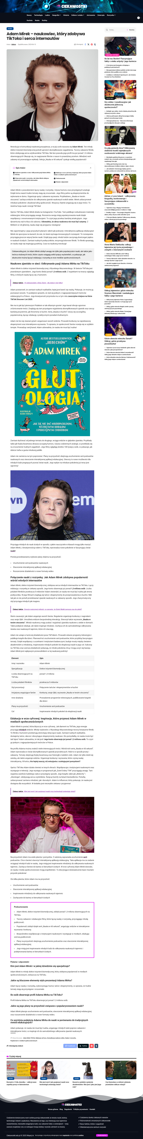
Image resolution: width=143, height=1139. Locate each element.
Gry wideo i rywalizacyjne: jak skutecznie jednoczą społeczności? (117, 104)
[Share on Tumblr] (94, 44)
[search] (4, 18)
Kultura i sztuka (112, 55)
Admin (13, 44)
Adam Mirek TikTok (29, 1038)
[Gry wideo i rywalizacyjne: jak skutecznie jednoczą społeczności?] (120, 89)
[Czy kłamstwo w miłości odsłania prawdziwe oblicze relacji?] (121, 1070)
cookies (81, 1135)
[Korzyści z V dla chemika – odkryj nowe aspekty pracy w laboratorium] (22, 1070)
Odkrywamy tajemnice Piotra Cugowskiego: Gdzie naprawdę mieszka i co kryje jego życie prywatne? (118, 302)
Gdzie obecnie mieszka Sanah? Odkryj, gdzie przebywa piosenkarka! (118, 341)
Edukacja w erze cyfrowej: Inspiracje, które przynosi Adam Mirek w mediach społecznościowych (72, 174)
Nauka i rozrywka (70, 1038)
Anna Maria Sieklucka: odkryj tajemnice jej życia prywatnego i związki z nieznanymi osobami (118, 247)
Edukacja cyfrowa (41, 1038)
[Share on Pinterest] (91, 44)
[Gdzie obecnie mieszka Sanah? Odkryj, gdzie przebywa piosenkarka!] (120, 326)
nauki (12, 551)
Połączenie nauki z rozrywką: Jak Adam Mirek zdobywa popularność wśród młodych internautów (31, 179)
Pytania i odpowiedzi (62, 182)
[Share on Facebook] (85, 44)
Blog (61, 1109)
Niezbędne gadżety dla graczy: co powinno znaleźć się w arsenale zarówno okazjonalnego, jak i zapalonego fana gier (120, 159)
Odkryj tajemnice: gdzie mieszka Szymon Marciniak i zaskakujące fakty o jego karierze (119, 293)
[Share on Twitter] (88, 44)
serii (85, 857)
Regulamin (68, 1109)
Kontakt (92, 1109)
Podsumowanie (60, 178)
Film (108, 144)
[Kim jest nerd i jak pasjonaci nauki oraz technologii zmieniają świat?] (55, 1070)
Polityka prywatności (80, 1109)
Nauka (10, 28)
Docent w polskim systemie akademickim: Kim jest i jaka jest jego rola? (87, 1084)
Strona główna (53, 1109)
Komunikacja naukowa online (55, 1038)
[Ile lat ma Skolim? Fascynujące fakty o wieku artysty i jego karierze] (120, 46)
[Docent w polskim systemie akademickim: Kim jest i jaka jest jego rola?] (88, 1070)
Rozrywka (110, 98)
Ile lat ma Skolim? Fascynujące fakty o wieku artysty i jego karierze (120, 59)
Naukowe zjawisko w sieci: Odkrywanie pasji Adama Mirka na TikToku (31, 173)
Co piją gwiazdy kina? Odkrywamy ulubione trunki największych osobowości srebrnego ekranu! (119, 150)
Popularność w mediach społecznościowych (23, 1041)
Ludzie (109, 192)
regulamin (66, 1135)
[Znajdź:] (117, 29)
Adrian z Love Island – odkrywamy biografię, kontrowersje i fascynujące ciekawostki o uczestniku (120, 200)
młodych (22, 730)
